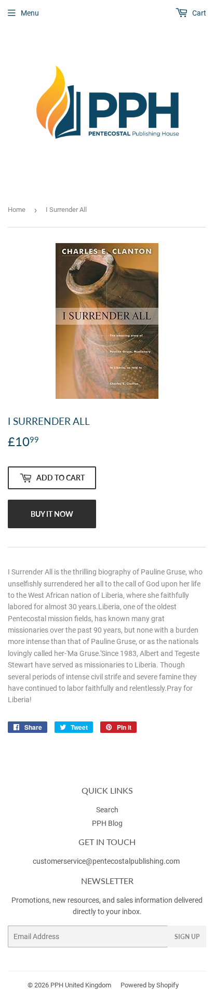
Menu (30, 13)
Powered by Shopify (150, 985)
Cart (198, 13)
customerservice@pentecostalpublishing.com (107, 861)
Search (107, 810)
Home (16, 209)
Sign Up (187, 937)
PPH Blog (107, 823)
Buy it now (52, 514)
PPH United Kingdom (80, 985)
